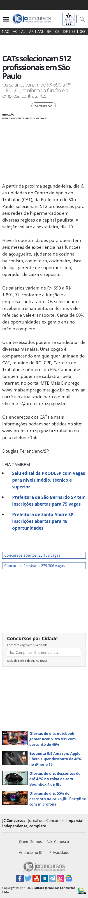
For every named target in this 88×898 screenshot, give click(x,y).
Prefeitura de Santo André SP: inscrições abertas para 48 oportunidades (43, 521)
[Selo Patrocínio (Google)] (68, 18)
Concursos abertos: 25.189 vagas (32, 555)
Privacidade (59, 852)
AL (23, 31)
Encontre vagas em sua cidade (27, 645)
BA (49, 31)
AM (40, 31)
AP (31, 31)
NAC (5, 31)
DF (65, 31)
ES (74, 31)
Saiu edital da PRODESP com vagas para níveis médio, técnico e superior (48, 480)
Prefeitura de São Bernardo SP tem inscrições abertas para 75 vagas (49, 500)
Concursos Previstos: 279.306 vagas (34, 565)
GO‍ (82, 31)
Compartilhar (43, 106)
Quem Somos (30, 841)
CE (57, 31)
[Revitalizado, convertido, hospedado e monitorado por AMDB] (82, 890)
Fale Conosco (57, 841)
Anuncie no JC (30, 852)
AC (15, 31)
